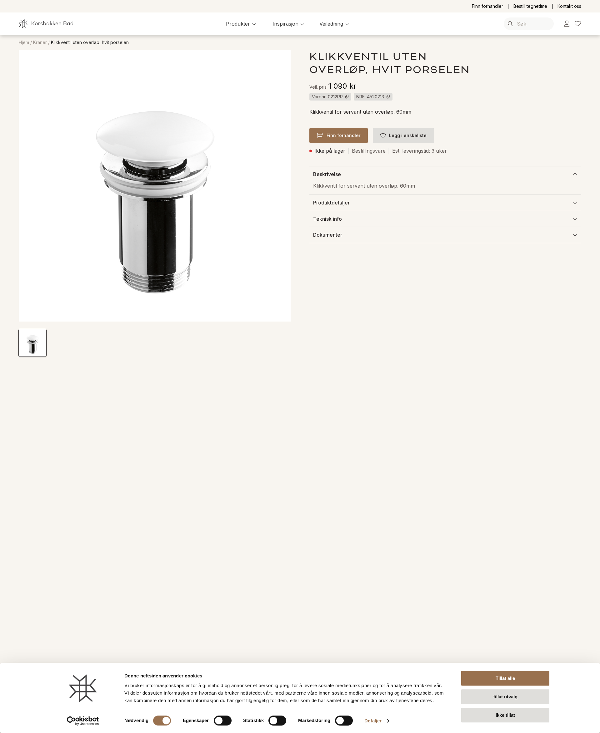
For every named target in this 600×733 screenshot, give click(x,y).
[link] (566, 23)
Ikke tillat (505, 715)
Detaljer (373, 720)
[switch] (223, 721)
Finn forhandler (487, 6)
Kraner (40, 42)
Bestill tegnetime (530, 6)
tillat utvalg (505, 696)
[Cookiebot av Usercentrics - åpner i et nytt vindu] (83, 721)
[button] (242, 23)
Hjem (24, 42)
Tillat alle (505, 678)
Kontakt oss (569, 6)
